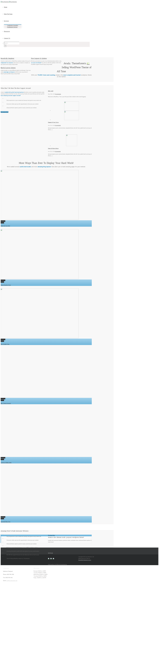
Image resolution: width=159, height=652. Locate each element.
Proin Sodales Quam (5, 344)
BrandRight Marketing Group (84, 560)
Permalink (3, 221)
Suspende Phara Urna (5, 521)
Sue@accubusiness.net (11, 580)
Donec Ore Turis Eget (5, 225)
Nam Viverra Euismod (6, 403)
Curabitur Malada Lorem (6, 462)
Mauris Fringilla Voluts (6, 285)
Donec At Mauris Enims (53, 148)
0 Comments (58, 94)
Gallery (2, 222)
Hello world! (50, 91)
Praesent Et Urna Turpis (53, 122)
